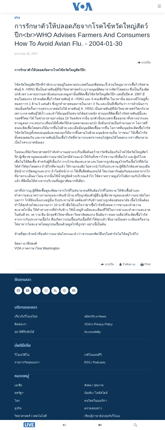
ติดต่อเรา (20, 324)
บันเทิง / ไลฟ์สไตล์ (95, 392)
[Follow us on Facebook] (18, 290)
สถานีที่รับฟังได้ (24, 331)
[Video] (100, 425)
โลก (17, 400)
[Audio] (64, 425)
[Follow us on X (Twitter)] (37, 290)
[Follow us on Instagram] (46, 290)
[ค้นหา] (135, 425)
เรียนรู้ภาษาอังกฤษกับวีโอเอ (102, 416)
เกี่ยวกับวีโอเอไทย (25, 316)
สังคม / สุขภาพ (93, 385)
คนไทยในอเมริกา (95, 400)
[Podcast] (64, 290)
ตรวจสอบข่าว (93, 408)
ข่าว (17, 17)
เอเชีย (18, 385)
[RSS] (55, 290)
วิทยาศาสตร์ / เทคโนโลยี (30, 416)
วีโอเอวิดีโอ (21, 354)
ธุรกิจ (18, 408)
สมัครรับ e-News (95, 316)
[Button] (144, 62)
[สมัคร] (73, 290)
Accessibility (92, 331)
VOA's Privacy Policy (98, 324)
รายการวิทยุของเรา (26, 362)
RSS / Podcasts (94, 362)
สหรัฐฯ (18, 392)
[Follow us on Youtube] (27, 290)
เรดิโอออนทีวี (93, 354)
